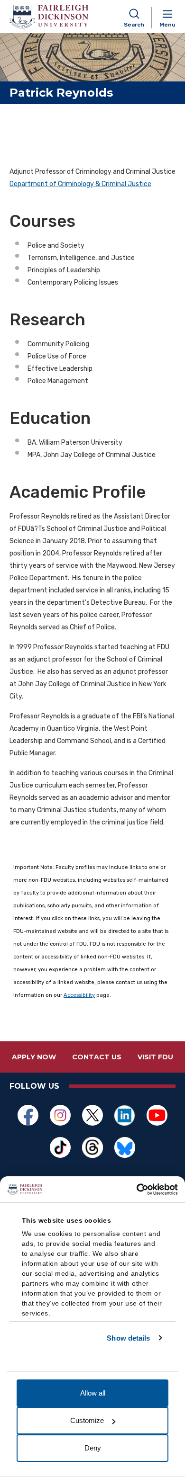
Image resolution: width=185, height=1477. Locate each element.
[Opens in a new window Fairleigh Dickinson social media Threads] (92, 1147)
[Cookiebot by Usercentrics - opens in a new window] (136, 1189)
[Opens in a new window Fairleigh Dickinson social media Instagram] (60, 1115)
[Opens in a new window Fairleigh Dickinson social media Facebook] (28, 1115)
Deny (92, 1448)
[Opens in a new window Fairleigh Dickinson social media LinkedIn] (124, 1115)
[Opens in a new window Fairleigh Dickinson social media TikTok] (60, 1147)
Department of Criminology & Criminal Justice (80, 184)
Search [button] (134, 24)
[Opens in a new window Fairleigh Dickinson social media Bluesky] (124, 1147)
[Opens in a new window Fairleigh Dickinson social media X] (92, 1115)
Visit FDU (155, 1057)
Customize (87, 1420)
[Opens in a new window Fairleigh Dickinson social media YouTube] (157, 1115)
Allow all (92, 1393)
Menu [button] (167, 24)
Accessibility (79, 995)
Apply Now (34, 1057)
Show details (128, 1338)
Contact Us (96, 1057)
